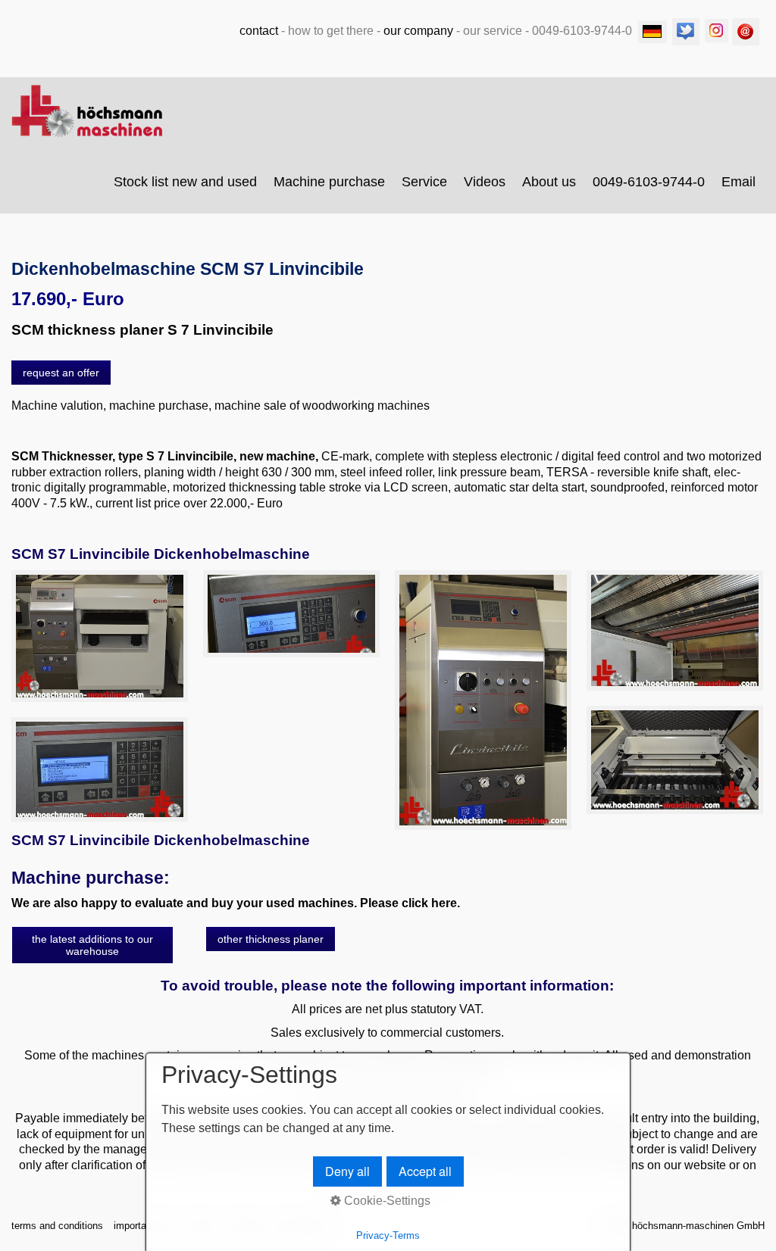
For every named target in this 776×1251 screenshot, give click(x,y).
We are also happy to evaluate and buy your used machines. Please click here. (235, 903)
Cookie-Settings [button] (385, 1200)
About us (549, 181)
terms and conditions (57, 1225)
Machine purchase (329, 181)
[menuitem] (186, 181)
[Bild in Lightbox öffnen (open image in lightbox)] (99, 636)
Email (738, 181)
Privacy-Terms (388, 1235)
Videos (484, 181)
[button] (61, 372)
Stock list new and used (185, 181)
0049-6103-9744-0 (649, 181)
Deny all (347, 1171)
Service (424, 181)
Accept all (425, 1171)
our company (418, 30)
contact (258, 30)
